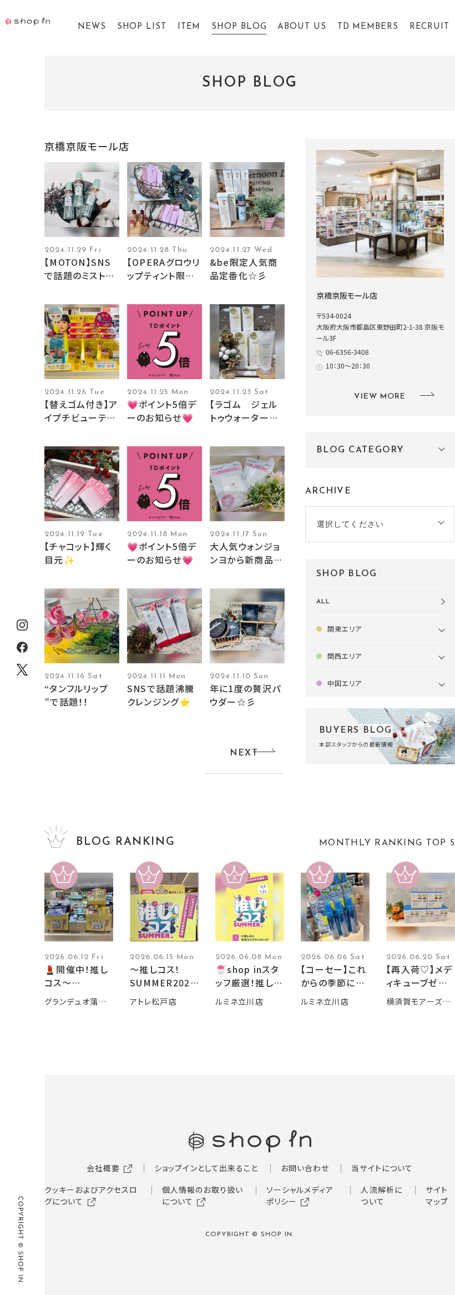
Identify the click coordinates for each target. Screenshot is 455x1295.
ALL (323, 601)
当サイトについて (382, 1167)
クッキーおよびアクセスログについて (91, 1195)
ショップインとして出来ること (206, 1167)
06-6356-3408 (347, 351)
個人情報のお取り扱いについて (202, 1195)
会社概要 (103, 1167)
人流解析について (381, 1195)
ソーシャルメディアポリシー (299, 1195)
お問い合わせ (305, 1167)
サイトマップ (437, 1195)
